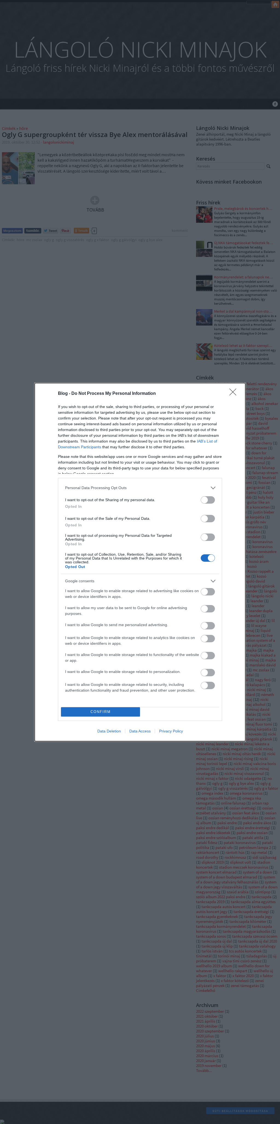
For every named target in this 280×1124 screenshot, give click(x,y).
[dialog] (140, 562)
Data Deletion (109, 731)
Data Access (140, 731)
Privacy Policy (171, 731)
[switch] (208, 500)
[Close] (234, 394)
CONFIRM (101, 712)
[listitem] (140, 488)
